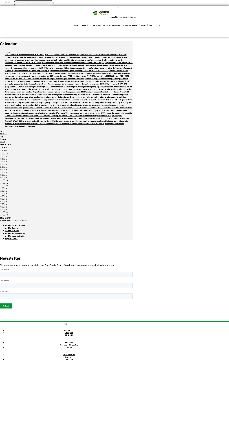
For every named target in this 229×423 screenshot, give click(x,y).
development (126, 68)
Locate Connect (114, 92)
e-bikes (15, 73)
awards (42, 60)
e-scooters (24, 73)
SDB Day (40, 110)
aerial (71, 54)
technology (72, 118)
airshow (102, 54)
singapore (97, 110)
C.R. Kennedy (36, 62)
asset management (84, 57)
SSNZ (75, 116)
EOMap (53, 76)
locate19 (125, 92)
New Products (154, 25)
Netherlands (53, 100)
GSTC (16, 86)
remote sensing (105, 105)
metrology (82, 97)
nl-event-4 (102, 100)
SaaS (88, 108)
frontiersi (27, 78)
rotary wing (67, 108)
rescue (121, 105)
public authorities (49, 105)
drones (8, 73)
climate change (27, 65)
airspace (110, 54)
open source (60, 102)
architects (60, 57)
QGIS (59, 105)
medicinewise (61, 97)
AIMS (96, 54)
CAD (44, 62)
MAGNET (81, 94)
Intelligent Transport (73, 89)
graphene (9, 86)
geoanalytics (90, 78)
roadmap (29, 108)
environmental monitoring (38, 76)
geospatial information (65, 84)
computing (69, 65)
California (76, 62)
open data (35, 102)
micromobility (93, 97)
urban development (79, 121)
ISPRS (98, 89)
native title (24, 100)
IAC (128, 86)
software (29, 113)
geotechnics (81, 84)
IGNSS (8, 89)
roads (36, 108)
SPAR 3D (104, 113)
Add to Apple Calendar (15, 233)
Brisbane (106, 60)
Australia (103, 57)
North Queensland (124, 100)
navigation (34, 100)
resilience (9, 108)
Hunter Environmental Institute (58, 86)
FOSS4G (125, 76)
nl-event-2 (84, 100)
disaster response (106, 70)
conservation (99, 65)
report (115, 105)
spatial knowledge (42, 116)
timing (81, 118)
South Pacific (53, 113)
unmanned (65, 121)
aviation (35, 60)
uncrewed (27, 121)
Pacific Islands (72, 102)
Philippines (99, 102)
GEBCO (49, 78)
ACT (59, 54)
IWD (106, 89)
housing (40, 86)
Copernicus (29, 68)
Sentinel (67, 110)
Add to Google (11, 228)
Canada (84, 62)
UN (21, 121)
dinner (95, 70)
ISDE (94, 89)
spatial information (25, 116)
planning (125, 102)
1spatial (12, 54)
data (86, 68)
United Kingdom (39, 121)
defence (116, 68)
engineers (9, 76)
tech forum (62, 118)
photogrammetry (113, 102)
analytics (118, 54)
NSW (11, 102)
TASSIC (54, 118)
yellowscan (30, 126)
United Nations (53, 121)
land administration (123, 89)
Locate (77, 25)
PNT (130, 102)
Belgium (60, 60)
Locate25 (17, 94)
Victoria (9, 123)
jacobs (111, 89)
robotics (43, 108)
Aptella (52, 57)
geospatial (105, 81)
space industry (80, 113)
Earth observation (53, 73)
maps (125, 94)
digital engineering (39, 70)
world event (20, 126)
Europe (63, 76)
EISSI (86, 73)
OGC (28, 102)
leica (58, 92)
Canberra (92, 62)
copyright (38, 68)
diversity (118, 70)
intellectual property (54, 89)
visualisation (34, 123)
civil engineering (12, 65)
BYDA (28, 62)
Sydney (21, 118)
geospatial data (21, 84)
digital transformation (58, 70)
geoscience (76, 81)
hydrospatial (108, 86)
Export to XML (11, 238)
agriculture (83, 54)
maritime (29, 97)
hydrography (96, 86)
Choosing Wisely (120, 62)
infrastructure (38, 89)
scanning (26, 110)
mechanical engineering (44, 97)
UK (18, 121)
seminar (59, 110)
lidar (79, 92)
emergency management (99, 73)
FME (120, 76)
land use (25, 92)
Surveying (97, 25)
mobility (122, 97)
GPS (125, 84)
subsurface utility (89, 116)
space (71, 113)
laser (40, 92)
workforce (119, 123)
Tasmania (46, 118)
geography (32, 81)
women (92, 123)
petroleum (89, 102)
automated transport (117, 57)
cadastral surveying (55, 62)
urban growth (94, 121)
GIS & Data (86, 25)
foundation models (14, 78)
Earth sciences (67, 73)
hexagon (33, 86)
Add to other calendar (15, 236)
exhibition (77, 76)
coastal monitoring (42, 65)
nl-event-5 (111, 100)
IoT (84, 89)
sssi (79, 116)
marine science (18, 97)
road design (19, 108)
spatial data (120, 113)
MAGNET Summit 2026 (94, 94)
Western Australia (70, 123)
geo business (58, 78)
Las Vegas (33, 92)
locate (104, 92)
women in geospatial (105, 123)
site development (120, 110)
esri (58, 76)
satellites (17, 110)
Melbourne (72, 97)
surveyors (117, 116)
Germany (91, 84)
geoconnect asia (103, 78)
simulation (88, 110)
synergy (38, 118)
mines (109, 97)
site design (107, 110)
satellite (108, 108)
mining (115, 97)
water (43, 123)
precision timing (33, 105)
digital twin (73, 70)
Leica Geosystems (69, 92)
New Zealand (65, 100)
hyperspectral (120, 86)
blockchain (80, 60)
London (40, 94)
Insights (68, 357)
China (110, 62)
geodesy (115, 78)
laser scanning (49, 92)
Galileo (35, 78)
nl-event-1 (75, 100)
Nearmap (43, 100)
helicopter (24, 86)
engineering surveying (120, 73)
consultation (123, 65)
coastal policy (57, 65)
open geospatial (47, 102)
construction (111, 65)
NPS (7, 102)
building (114, 60)
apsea (46, 57)
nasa (17, 100)
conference (79, 65)
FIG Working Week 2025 (100, 76)
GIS (101, 84)
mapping (119, 94)
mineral (103, 97)
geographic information (16, 81)
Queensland (66, 105)
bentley (67, 60)
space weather (94, 113)
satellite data (118, 108)
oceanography (19, 102)
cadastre (68, 62)
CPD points (48, 68)
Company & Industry (131, 25)
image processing (19, 89)
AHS (90, 54)
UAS (7, 121)
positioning (16, 105)
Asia (73, 57)
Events (144, 25)
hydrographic (84, 86)
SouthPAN (64, 113)
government (113, 84)
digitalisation (85, 70)
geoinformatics (44, 81)
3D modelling (40, 54)
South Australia (40, 113)
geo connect (69, 78)
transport (124, 118)
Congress (89, 65)
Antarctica (34, 57)
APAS (41, 57)
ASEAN (68, 57)
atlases (96, 57)
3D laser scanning (26, 54)
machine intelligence (53, 94)
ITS (103, 89)
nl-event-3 (93, 100)
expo (84, 76)
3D (17, 54)
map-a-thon (109, 94)
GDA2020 (42, 78)
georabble (66, 81)
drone (125, 70)
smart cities (10, 113)
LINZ (83, 92)
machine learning (70, 94)
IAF (131, 86)
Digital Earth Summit (21, 70)
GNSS (105, 84)
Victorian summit (20, 123)
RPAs (84, 108)
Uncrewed (116, 25)
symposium (30, 118)
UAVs (15, 121)
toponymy (95, 118)
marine (8, 97)
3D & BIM (106, 25)
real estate (77, 105)
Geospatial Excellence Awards (41, 84)
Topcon (87, 118)
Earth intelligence (37, 73)
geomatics (56, 81)
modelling (10, 100)
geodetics (123, 78)
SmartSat (20, 113)
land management (13, 92)
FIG (88, 76)
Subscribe (69, 359)
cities (130, 62)
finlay (115, 76)
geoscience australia (90, 81)
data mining (94, 68)
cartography (102, 62)
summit (100, 116)
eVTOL (69, 76)
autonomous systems (15, 60)
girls (97, 84)
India (29, 89)
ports (8, 105)
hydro (75, 86)
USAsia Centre (110, 121)
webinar (49, 123)
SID (72, 110)
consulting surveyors (14, 68)
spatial (111, 113)
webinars (57, 123)
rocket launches (54, 108)
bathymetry (50, 60)
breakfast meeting (93, 60)
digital (8, 70)
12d (7, 54)
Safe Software (97, 108)
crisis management (75, 68)
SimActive (78, 110)
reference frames (90, 105)
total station (106, 118)
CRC (65, 68)
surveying (108, 116)
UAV (11, 121)
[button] (13, 220)
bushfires (21, 62)
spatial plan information (62, 116)
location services (29, 94)
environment (20, 76)
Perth (82, 102)
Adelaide (65, 54)
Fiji (111, 76)
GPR (121, 84)
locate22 (9, 94)
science (33, 110)
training (116, 118)
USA (102, 121)
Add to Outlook (12, 230)
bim (73, 60)
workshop (10, 126)
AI (93, 54)
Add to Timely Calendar (15, 225)
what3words (83, 123)
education (79, 73)
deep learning (106, 68)
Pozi (23, 105)
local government (93, 92)
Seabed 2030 (49, 110)
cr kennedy (58, 68)
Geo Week (79, 78)
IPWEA (89, 89)
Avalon (28, 60)
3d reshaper (51, 54)
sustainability (11, 118)
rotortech (77, 108)
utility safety (122, 121)
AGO (76, 54)
